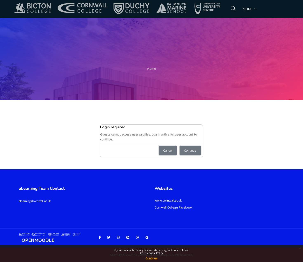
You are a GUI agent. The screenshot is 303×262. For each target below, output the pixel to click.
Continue (151, 258)
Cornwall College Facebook (173, 207)
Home (151, 68)
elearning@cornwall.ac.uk (35, 201)
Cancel (167, 150)
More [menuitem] (247, 9)
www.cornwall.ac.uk (168, 200)
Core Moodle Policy (151, 253)
